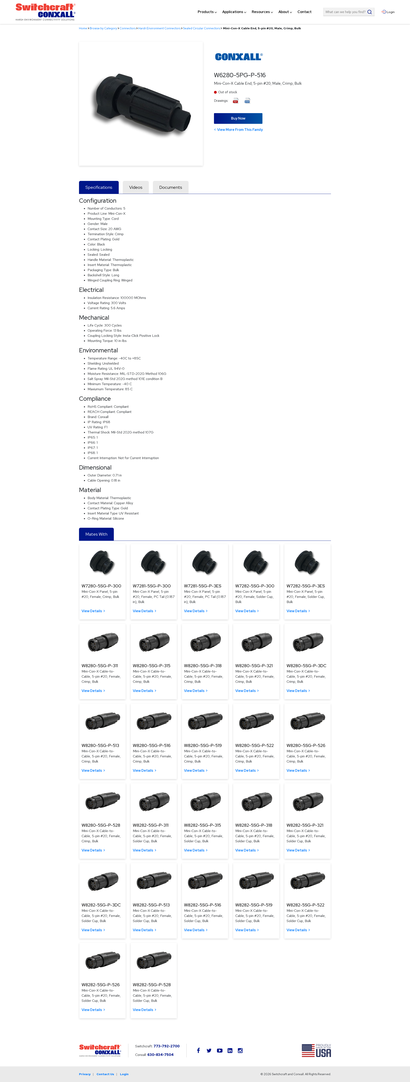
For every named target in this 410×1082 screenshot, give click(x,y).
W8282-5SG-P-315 (202, 825)
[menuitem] (205, 11)
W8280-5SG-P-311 (100, 665)
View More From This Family (240, 129)
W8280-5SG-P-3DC (306, 665)
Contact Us (105, 1074)
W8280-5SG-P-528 (101, 825)
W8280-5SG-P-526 (306, 745)
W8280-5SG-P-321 (254, 665)
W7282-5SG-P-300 (254, 586)
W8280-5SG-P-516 (151, 745)
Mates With (96, 534)
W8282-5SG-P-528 (152, 984)
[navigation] (254, 11)
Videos (135, 187)
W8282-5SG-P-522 (305, 905)
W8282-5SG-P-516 (202, 905)
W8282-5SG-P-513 (151, 905)
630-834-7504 (160, 1054)
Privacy (85, 1074)
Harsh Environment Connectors (159, 28)
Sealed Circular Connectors (201, 28)
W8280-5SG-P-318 (203, 665)
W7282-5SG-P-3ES (306, 586)
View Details (92, 611)
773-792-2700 (167, 1046)
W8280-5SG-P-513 (100, 745)
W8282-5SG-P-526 (101, 984)
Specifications (98, 187)
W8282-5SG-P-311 (150, 825)
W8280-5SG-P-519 (203, 745)
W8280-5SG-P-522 (254, 745)
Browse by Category (103, 28)
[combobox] (349, 12)
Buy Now (238, 118)
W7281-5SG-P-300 (152, 586)
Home (83, 28)
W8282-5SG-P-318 (253, 825)
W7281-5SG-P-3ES (202, 586)
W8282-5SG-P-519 (253, 905)
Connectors (128, 28)
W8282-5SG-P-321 (305, 825)
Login (124, 1074)
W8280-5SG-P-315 (151, 665)
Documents (170, 187)
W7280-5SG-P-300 (101, 586)
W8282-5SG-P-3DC (101, 905)
